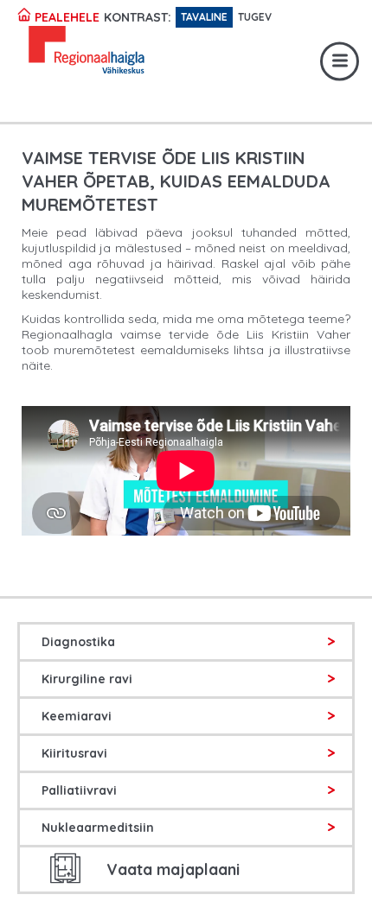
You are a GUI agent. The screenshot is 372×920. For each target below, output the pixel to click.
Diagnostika (78, 642)
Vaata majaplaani (173, 869)
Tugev (255, 16)
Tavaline (204, 16)
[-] (59, 52)
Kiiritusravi (74, 753)
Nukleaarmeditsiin (98, 827)
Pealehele (65, 17)
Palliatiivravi (79, 790)
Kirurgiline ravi (87, 679)
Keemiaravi (77, 716)
